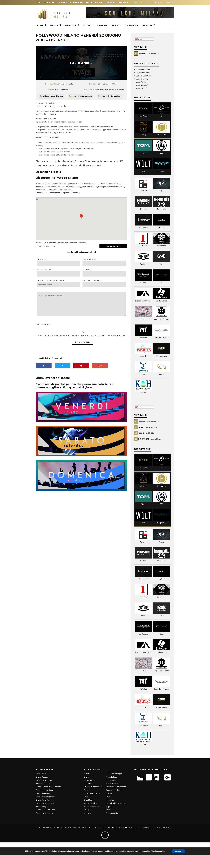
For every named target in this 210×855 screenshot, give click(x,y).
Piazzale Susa (111, 777)
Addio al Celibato (142, 73)
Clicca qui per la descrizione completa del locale (57, 193)
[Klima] (143, 390)
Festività (149, 25)
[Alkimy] (143, 132)
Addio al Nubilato (143, 70)
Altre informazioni (158, 851)
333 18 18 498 (144, 433)
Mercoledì (72, 25)
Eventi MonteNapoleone (46, 796)
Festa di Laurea (142, 79)
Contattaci (138, 2)
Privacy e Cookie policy (124, 828)
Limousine (110, 2)
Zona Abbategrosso (92, 793)
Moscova (87, 813)
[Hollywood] (161, 168)
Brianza (109, 793)
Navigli (86, 809)
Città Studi (88, 800)
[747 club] (143, 335)
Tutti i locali (76, 2)
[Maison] (143, 206)
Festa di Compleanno (144, 76)
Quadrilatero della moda (116, 786)
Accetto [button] (178, 851)
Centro (87, 790)
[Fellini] (161, 372)
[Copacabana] (161, 353)
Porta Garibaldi (112, 780)
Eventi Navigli (41, 806)
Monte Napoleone (91, 803)
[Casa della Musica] (161, 335)
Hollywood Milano (62, 89)
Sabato (117, 25)
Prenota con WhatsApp (82, 96)
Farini (86, 796)
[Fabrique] (143, 261)
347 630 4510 (143, 439)
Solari (108, 809)
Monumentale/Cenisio (93, 806)
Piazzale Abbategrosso (115, 803)
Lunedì (41, 25)
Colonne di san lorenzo (93, 786)
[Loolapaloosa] (161, 298)
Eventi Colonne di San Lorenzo (48, 786)
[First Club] (143, 243)
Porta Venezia (112, 813)
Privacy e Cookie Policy (110, 336)
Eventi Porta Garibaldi (45, 803)
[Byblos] (161, 225)
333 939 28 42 (144, 53)
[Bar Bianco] (143, 372)
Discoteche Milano (46, 2)
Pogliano (109, 806)
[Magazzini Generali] (161, 316)
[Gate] (161, 261)
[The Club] (143, 188)
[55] (161, 113)
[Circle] (143, 316)
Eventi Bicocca (42, 777)
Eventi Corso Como (44, 780)
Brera (86, 777)
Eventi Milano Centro (44, 793)
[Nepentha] (161, 243)
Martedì (55, 25)
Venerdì (102, 25)
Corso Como (89, 783)
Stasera (63, 2)
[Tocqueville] (161, 206)
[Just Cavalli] (143, 113)
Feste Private (141, 82)
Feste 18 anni (141, 88)
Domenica (132, 25)
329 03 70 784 (93, 165)
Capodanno (123, 2)
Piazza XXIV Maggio (114, 773)
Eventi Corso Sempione (45, 809)
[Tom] (143, 150)
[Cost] (161, 280)
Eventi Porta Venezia (44, 813)
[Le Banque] (143, 280)
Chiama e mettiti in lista (53, 96)
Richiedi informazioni (111, 96)
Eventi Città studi (43, 783)
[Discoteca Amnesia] (143, 298)
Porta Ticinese (112, 783)
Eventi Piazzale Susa (44, 790)
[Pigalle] (161, 188)
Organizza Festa (93, 2)
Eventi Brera (41, 773)
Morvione (110, 800)
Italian (139, 39)
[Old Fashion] (161, 132)
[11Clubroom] (143, 225)
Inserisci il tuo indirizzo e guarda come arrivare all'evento (61, 243)
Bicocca (87, 773)
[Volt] (143, 168)
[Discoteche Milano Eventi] (130, 17)
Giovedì (88, 25)
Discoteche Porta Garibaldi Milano (109, 89)
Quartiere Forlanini (113, 790)
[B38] (161, 150)
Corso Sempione (91, 780)
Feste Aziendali (142, 85)
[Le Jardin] (143, 353)
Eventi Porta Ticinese (45, 800)
